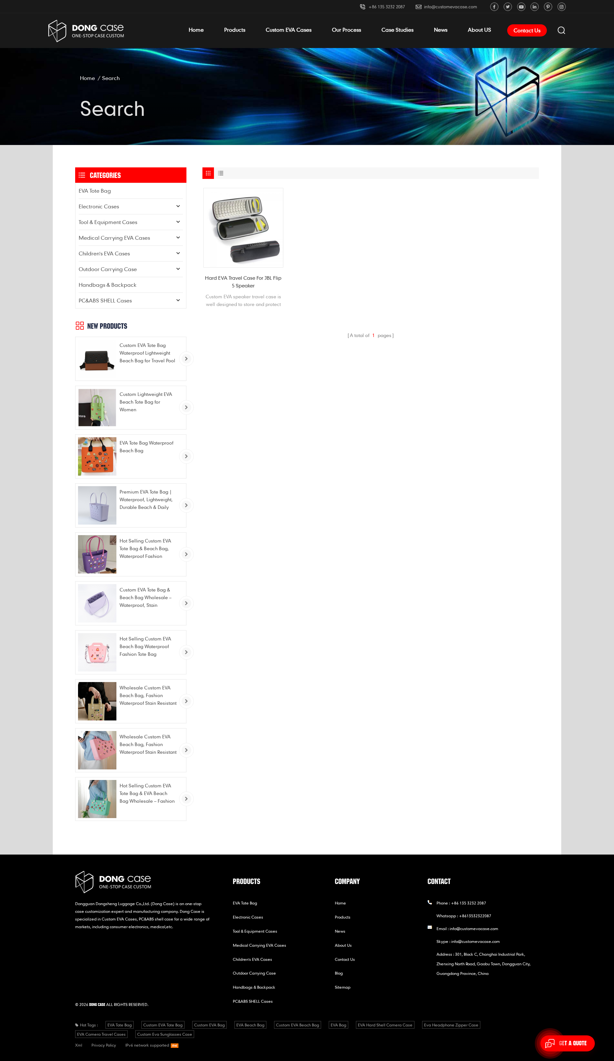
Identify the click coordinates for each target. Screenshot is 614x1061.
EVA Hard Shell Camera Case (385, 1024)
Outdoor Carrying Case (108, 269)
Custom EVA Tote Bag (163, 1024)
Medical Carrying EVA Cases (114, 237)
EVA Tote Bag (95, 190)
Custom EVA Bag (209, 1024)
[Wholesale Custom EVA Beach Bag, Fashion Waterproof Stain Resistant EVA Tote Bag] (97, 701)
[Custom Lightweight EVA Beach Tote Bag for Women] (97, 408)
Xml (78, 1045)
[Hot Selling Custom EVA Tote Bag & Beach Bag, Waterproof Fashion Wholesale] (97, 554)
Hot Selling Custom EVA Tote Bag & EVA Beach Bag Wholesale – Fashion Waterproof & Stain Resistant (147, 794)
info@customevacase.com (450, 6)
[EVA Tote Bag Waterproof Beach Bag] (97, 456)
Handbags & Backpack (108, 284)
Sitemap (342, 987)
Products (234, 29)
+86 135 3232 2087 (386, 6)
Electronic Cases (99, 206)
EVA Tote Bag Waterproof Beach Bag (146, 446)
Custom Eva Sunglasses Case (164, 1034)
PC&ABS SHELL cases (105, 300)
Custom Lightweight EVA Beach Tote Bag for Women (146, 401)
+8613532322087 (475, 915)
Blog (339, 973)
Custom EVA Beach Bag (297, 1024)
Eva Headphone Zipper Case (451, 1024)
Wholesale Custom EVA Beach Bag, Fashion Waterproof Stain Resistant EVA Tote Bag (148, 696)
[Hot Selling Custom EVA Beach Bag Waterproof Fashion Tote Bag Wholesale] (97, 652)
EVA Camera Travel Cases (101, 1034)
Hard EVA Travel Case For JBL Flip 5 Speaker (243, 282)
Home (196, 29)
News (440, 29)
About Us (343, 945)
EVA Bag (338, 1024)
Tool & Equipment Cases (108, 222)
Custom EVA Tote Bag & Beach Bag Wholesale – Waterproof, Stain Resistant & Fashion (145, 598)
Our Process (346, 29)
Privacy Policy (103, 1045)
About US (479, 29)
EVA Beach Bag (250, 1024)
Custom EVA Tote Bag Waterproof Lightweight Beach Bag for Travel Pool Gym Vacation (147, 353)
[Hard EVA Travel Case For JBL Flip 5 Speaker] (243, 228)
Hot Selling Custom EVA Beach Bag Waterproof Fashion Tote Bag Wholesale (145, 647)
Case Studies (397, 29)
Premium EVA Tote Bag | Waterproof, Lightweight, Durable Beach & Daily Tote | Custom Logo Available (146, 500)
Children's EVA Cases (104, 253)
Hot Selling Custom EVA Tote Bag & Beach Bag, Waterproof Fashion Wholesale (145, 549)
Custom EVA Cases (288, 29)
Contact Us (527, 30)
